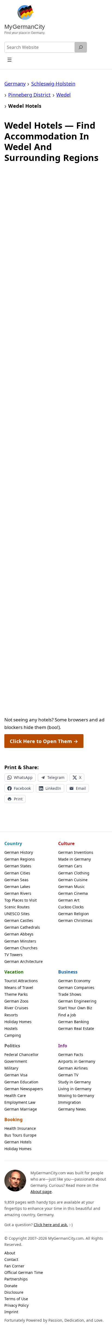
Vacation (14, 972)
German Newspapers (23, 1088)
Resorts (11, 1014)
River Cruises (16, 1007)
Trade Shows (69, 994)
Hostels (11, 1028)
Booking (13, 1119)
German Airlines (73, 1068)
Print (18, 798)
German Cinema (73, 893)
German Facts (70, 1054)
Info (62, 1046)
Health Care (15, 1095)
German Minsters (20, 941)
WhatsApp (23, 777)
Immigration (69, 1102)
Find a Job (67, 1014)
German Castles (18, 920)
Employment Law (19, 1102)
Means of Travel (18, 987)
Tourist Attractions (21, 980)
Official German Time (23, 1272)
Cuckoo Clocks (71, 906)
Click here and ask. (51, 1224)
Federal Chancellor (21, 1054)
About (9, 1252)
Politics (12, 1046)
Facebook (22, 788)
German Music (71, 886)
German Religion (73, 913)
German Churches (21, 947)
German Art (68, 900)
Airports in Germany (76, 1061)
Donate (10, 1285)
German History (18, 852)
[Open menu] (9, 59)
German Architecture (23, 961)
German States (17, 865)
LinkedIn (53, 788)
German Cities (17, 873)
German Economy (74, 980)
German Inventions (75, 852)
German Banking (73, 1021)
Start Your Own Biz (75, 1007)
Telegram (55, 777)
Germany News (72, 1109)
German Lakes (17, 886)
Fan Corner (14, 1265)
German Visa (15, 1074)
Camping (12, 1035)
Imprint (11, 1311)
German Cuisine (73, 879)
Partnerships (16, 1279)
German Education (21, 1081)
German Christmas (75, 920)
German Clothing (73, 873)
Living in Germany (74, 1088)
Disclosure (13, 1292)
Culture (66, 843)
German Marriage (20, 1109)
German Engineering (77, 1001)
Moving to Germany (76, 1095)
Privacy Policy (16, 1305)
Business (67, 972)
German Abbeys (18, 934)
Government (15, 1061)
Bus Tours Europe (20, 1135)
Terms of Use (16, 1298)
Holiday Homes (18, 1021)
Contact (11, 1259)
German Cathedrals (22, 927)
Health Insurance (20, 1128)
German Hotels (18, 1141)
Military (11, 1068)
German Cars (70, 865)
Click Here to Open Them (44, 741)
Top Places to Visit (20, 900)
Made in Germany (74, 859)
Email (81, 788)
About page (41, 1191)
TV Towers (13, 954)
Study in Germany (74, 1081)
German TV (68, 1074)
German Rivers (17, 893)
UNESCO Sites (17, 913)
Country (13, 843)
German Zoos (16, 1001)
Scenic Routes (17, 906)
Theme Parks (16, 994)
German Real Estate (76, 1028)
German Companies (76, 987)
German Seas (16, 879)
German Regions (19, 859)
